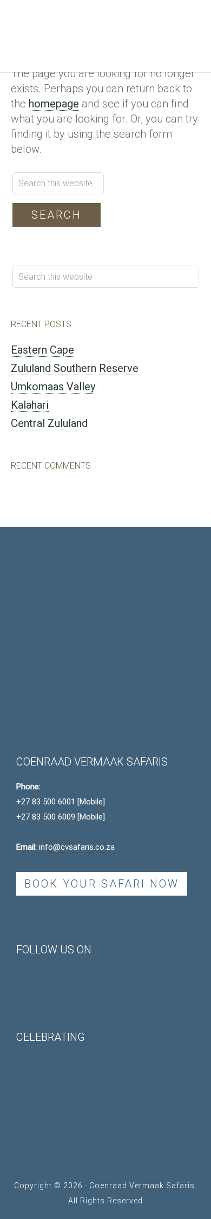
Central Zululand (49, 423)
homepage (54, 103)
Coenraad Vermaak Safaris (87, 27)
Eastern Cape (42, 349)
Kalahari (30, 404)
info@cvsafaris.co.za (77, 847)
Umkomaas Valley (53, 386)
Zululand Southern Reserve (75, 368)
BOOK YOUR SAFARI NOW (101, 883)
